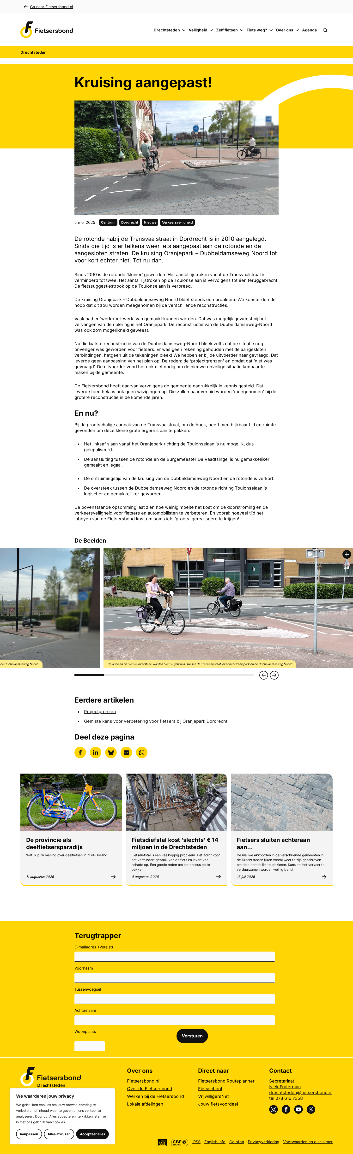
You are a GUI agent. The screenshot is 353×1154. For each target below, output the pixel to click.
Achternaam (85, 1010)
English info (214, 1141)
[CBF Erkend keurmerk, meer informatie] (179, 1142)
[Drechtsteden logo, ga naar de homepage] (46, 30)
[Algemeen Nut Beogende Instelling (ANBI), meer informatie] (162, 1142)
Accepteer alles (92, 1134)
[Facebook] (286, 1109)
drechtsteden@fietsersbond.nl (300, 1092)
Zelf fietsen (227, 30)
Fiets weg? (257, 30)
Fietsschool (210, 1088)
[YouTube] (298, 1109)
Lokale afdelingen (145, 1104)
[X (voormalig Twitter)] (311, 1109)
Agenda (309, 30)
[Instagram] (273, 1109)
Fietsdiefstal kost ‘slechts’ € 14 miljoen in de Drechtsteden (175, 843)
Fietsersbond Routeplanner (226, 1080)
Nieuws (150, 222)
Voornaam (83, 968)
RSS (196, 1141)
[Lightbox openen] (346, 554)
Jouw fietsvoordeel (218, 1104)
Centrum (108, 222)
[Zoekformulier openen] (328, 30)
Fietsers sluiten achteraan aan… (273, 843)
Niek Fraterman (285, 1086)
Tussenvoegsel (87, 989)
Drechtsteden (167, 30)
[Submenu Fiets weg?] (271, 30)
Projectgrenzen (100, 711)
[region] (62, 1116)
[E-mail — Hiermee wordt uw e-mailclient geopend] (126, 752)
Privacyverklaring (263, 1141)
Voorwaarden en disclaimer (308, 1141)
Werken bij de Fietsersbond (155, 1096)
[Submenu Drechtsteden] (184, 30)
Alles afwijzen (59, 1134)
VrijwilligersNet (213, 1096)
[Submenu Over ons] (297, 30)
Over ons (284, 30)
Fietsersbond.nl (143, 1080)
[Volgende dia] (274, 675)
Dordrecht (129, 222)
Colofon (236, 1141)
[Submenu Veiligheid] (211, 30)
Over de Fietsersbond (149, 1088)
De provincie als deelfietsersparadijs (54, 843)
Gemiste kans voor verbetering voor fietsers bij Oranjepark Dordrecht (155, 721)
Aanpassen (29, 1134)
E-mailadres (93, 947)
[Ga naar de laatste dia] (263, 675)
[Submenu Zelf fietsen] (242, 30)
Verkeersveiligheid (177, 222)
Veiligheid (198, 30)
